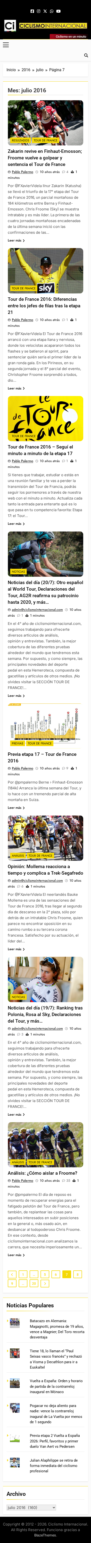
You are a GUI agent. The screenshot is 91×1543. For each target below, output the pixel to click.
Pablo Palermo (22, 171)
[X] (45, 11)
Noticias (18, 571)
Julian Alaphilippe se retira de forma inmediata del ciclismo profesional (54, 1466)
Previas (17, 743)
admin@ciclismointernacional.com (37, 609)
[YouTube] (58, 11)
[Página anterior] (12, 1274)
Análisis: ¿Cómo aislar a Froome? (42, 1173)
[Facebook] (32, 11)
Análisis (18, 855)
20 (34, 1283)
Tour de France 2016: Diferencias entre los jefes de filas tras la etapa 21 (44, 305)
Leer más (14, 240)
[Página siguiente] (45, 1283)
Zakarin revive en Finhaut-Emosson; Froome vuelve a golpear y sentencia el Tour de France (45, 157)
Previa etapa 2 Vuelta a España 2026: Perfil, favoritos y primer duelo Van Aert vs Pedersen (55, 1441)
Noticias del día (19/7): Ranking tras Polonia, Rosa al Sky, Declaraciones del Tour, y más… (45, 1014)
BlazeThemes (45, 1535)
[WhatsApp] (52, 11)
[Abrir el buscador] (86, 55)
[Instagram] (38, 11)
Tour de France (46, 140)
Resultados (20, 140)
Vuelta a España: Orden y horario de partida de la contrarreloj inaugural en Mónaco (56, 1386)
